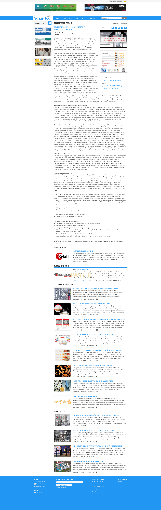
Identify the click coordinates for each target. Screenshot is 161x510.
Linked (120, 481)
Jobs (76, 18)
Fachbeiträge (92, 18)
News (71, 18)
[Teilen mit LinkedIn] (125, 28)
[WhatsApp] (116, 28)
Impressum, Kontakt (97, 481)
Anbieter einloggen (116, 1)
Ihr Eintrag (95, 491)
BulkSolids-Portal (41, 484)
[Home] (43, 18)
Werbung (94, 489)
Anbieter (64, 18)
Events (83, 18)
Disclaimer (95, 484)
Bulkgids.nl (39, 492)
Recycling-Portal (40, 486)
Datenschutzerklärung (98, 486)
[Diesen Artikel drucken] (122, 28)
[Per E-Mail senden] (119, 28)
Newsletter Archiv (61, 487)
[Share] (113, 28)
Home (57, 18)
